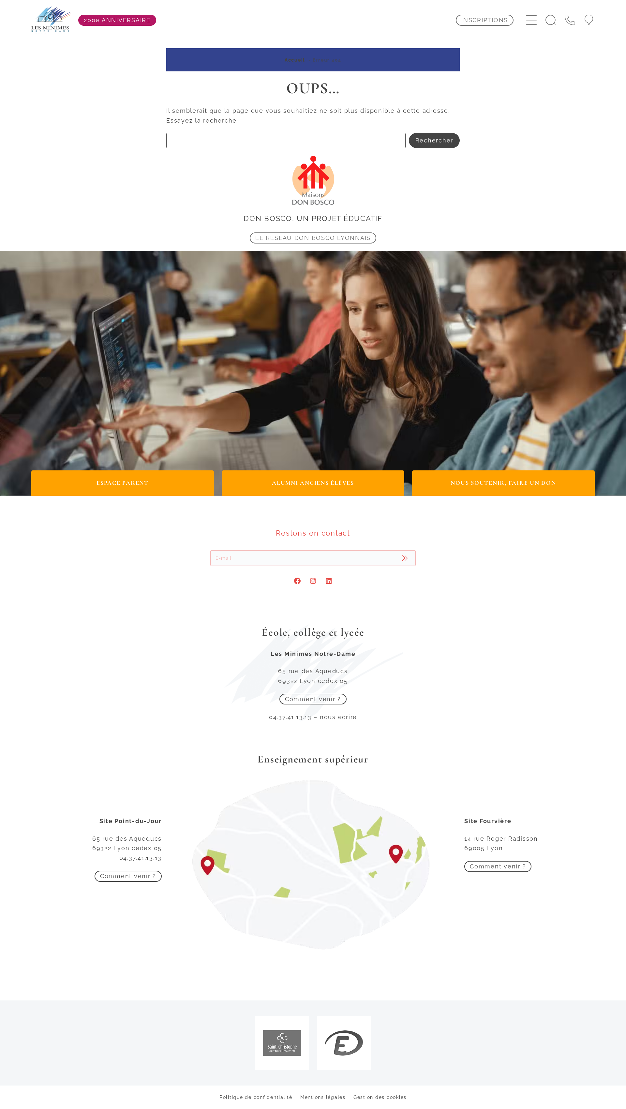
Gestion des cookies (380, 1097)
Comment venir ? (313, 699)
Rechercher (434, 140)
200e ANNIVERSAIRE (117, 20)
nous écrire (338, 717)
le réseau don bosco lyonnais (313, 237)
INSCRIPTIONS (484, 20)
